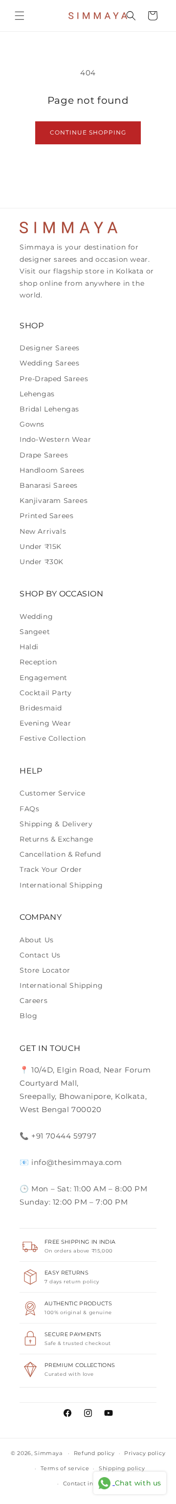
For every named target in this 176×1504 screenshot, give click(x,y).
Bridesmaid (41, 708)
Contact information (93, 1483)
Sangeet (35, 631)
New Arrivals (43, 531)
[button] (19, 15)
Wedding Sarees (49, 363)
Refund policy (94, 1453)
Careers (33, 1000)
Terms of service (65, 1468)
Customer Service (53, 793)
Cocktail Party (45, 692)
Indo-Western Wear (55, 439)
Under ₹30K (42, 561)
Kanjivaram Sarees (54, 500)
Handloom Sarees (52, 470)
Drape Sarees (44, 455)
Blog (28, 1015)
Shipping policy (122, 1468)
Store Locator (45, 970)
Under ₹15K (41, 546)
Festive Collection (53, 738)
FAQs (29, 808)
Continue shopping (88, 132)
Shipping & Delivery (56, 824)
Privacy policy (144, 1453)
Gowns (32, 424)
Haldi (29, 646)
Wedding (36, 616)
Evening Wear (45, 723)
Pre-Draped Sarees (54, 378)
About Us (37, 939)
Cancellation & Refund (60, 854)
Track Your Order (51, 869)
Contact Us (40, 955)
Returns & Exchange (56, 839)
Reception (38, 662)
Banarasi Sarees (49, 485)
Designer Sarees (50, 347)
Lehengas (37, 393)
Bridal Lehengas (49, 409)
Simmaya (48, 1453)
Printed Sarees (46, 515)
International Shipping (61, 885)
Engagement (43, 677)
